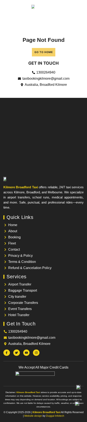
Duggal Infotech (55, 415)
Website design (33, 415)
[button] (6, 6)
